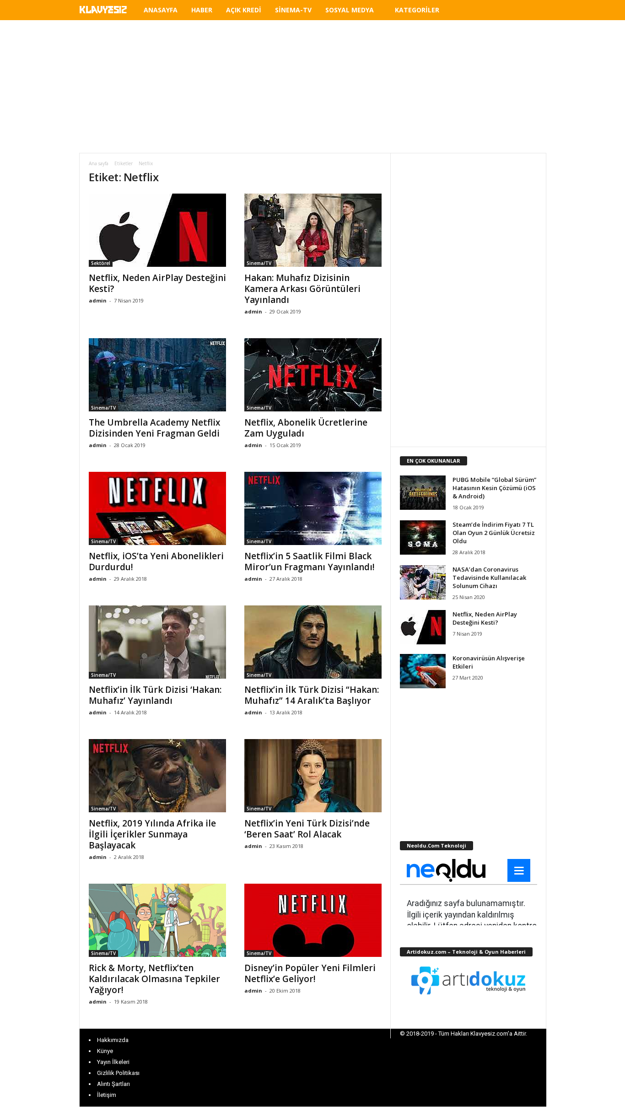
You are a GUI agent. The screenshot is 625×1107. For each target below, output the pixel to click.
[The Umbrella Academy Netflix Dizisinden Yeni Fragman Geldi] (157, 374)
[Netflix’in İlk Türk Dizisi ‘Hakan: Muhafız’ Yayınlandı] (157, 642)
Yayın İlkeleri (113, 1061)
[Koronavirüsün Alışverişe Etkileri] (423, 671)
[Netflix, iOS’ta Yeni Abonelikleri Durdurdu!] (157, 508)
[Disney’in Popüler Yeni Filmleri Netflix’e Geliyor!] (313, 920)
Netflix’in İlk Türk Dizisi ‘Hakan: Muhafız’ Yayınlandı (155, 695)
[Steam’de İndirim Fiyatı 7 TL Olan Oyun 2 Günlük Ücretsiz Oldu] (423, 537)
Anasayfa (161, 9)
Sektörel (100, 263)
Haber (201, 9)
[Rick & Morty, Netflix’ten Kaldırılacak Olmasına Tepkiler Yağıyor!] (157, 920)
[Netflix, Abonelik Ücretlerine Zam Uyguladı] (313, 374)
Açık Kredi (243, 9)
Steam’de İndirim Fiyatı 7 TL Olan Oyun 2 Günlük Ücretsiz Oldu (494, 532)
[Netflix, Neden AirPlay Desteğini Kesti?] (157, 230)
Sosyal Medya (349, 9)
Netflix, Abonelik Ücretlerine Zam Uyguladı (305, 427)
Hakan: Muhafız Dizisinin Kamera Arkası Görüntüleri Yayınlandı (302, 289)
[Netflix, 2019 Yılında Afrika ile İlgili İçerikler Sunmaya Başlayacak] (157, 775)
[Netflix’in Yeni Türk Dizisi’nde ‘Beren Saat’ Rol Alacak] (313, 775)
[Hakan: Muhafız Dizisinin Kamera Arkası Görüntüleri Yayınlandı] (313, 230)
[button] (533, 11)
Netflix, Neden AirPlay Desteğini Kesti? (157, 283)
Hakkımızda (113, 1040)
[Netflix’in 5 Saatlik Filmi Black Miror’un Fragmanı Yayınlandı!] (313, 508)
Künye (105, 1051)
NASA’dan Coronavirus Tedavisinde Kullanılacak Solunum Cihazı (489, 577)
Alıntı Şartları (113, 1083)
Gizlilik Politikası (118, 1072)
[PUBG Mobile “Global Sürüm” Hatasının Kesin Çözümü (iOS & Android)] (423, 492)
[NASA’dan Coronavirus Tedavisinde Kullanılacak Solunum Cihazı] (423, 582)
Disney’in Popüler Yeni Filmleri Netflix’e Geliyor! (310, 973)
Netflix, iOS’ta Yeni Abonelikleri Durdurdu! (156, 561)
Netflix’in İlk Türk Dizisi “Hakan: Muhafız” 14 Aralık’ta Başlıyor (311, 695)
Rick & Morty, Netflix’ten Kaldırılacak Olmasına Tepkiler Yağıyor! (154, 979)
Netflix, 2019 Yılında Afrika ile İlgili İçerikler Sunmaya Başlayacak (152, 834)
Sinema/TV (259, 263)
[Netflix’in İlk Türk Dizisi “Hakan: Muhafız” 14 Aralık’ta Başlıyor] (313, 642)
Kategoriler (417, 9)
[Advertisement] (312, 86)
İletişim (106, 1094)
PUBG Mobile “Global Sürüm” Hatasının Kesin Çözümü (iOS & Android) (494, 487)
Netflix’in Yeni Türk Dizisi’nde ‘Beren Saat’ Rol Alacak (307, 828)
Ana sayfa (98, 163)
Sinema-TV (293, 9)
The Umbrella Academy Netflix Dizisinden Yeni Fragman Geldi (154, 427)
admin (98, 300)
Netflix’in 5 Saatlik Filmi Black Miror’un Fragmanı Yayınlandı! (309, 561)
